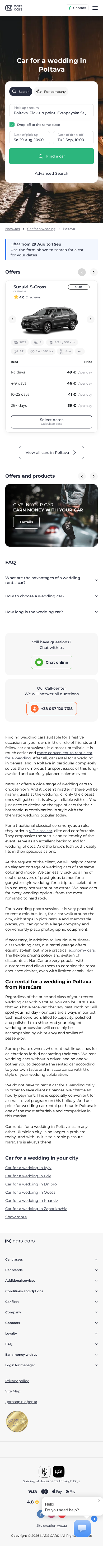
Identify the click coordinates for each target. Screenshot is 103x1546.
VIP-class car (40, 830)
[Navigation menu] (95, 8)
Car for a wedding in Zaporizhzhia (36, 1208)
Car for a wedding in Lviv (28, 1176)
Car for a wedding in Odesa (30, 1192)
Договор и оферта (21, 1402)
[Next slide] (94, 272)
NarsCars (12, 229)
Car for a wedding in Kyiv (28, 1167)
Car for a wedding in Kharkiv (31, 1200)
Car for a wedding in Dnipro (31, 1184)
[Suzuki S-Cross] (51, 319)
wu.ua (62, 1525)
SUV (78, 287)
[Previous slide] (12, 319)
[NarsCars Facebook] (41, 1514)
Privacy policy (17, 1381)
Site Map (12, 1391)
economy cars (82, 950)
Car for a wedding (41, 229)
